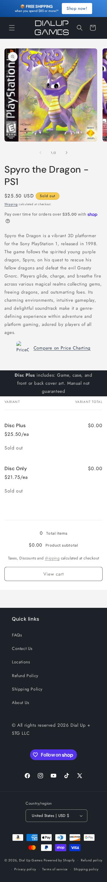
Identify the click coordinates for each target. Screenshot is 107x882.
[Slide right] (66, 152)
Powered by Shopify (59, 860)
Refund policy (92, 860)
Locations (21, 662)
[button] (11, 27)
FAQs (17, 635)
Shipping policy (86, 869)
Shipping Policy (27, 689)
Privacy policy (25, 869)
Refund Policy (25, 676)
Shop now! (77, 8)
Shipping (11, 204)
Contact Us (22, 648)
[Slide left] (40, 152)
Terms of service (55, 869)
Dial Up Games (31, 860)
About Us (20, 702)
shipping (52, 558)
